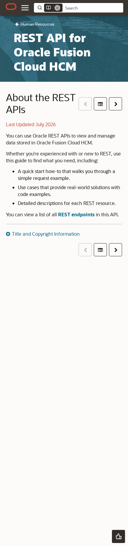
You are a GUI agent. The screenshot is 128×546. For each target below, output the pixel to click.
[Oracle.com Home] (11, 6)
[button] (25, 8)
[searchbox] (93, 8)
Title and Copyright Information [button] (46, 234)
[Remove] (57, 7)
